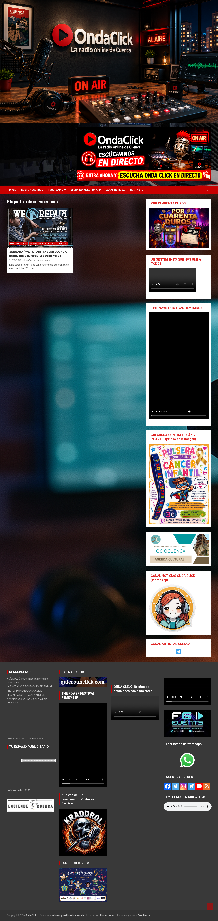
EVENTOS (62, 244)
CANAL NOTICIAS (115, 190)
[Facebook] (167, 786)
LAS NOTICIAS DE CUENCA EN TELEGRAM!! (30, 686)
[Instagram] (183, 786)
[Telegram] (178, 651)
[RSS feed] (206, 786)
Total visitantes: (16, 790)
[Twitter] (175, 786)
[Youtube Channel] (199, 786)
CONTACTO (136, 190)
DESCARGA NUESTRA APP (86, 190)
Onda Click (11, 739)
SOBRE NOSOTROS (32, 190)
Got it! (203, 5)
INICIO (12, 190)
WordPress (144, 915)
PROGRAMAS (55, 190)
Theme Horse (107, 915)
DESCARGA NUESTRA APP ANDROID (26, 695)
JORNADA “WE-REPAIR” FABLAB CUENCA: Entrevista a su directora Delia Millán (38, 254)
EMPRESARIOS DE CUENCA (42, 244)
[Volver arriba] (210, 906)
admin (25, 260)
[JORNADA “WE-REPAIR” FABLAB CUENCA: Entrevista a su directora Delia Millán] (40, 228)
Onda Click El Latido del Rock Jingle (29, 739)
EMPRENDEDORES (18, 244)
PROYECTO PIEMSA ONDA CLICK (24, 690)
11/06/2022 (15, 260)
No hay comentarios (40, 260)
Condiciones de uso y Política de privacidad (62, 915)
